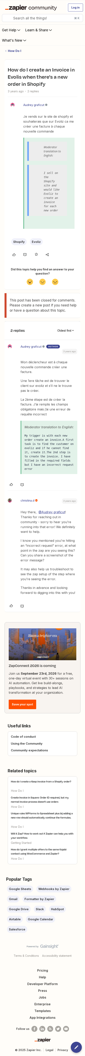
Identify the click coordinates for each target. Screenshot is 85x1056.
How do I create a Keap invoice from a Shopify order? (41, 781)
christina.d (27, 500)
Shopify (19, 242)
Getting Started (21, 843)
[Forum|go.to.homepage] (31, 7)
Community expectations (29, 750)
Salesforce (17, 929)
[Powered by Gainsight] (43, 947)
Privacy (63, 1050)
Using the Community (26, 743)
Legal (49, 1050)
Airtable (15, 919)
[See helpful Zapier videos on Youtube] (66, 1029)
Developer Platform (42, 984)
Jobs (42, 997)
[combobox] (42, 18)
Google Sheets (20, 889)
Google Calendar (40, 919)
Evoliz (36, 242)
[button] (75, 7)
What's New (12, 40)
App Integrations (42, 1018)
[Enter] (6, 18)
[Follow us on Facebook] (34, 1029)
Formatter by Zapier (39, 899)
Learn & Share (36, 30)
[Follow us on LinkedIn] (42, 1029)
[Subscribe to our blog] (50, 1029)
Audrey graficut (33, 105)
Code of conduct (23, 736)
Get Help (9, 30)
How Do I (14, 51)
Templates (42, 1011)
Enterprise (42, 1004)
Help (42, 977)
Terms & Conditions (26, 955)
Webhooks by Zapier (53, 889)
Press (42, 991)
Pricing (42, 970)
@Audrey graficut (52, 512)
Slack (40, 909)
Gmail (13, 899)
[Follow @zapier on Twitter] (58, 1029)
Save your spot (22, 704)
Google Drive (19, 909)
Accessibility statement (57, 955)
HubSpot (57, 909)
